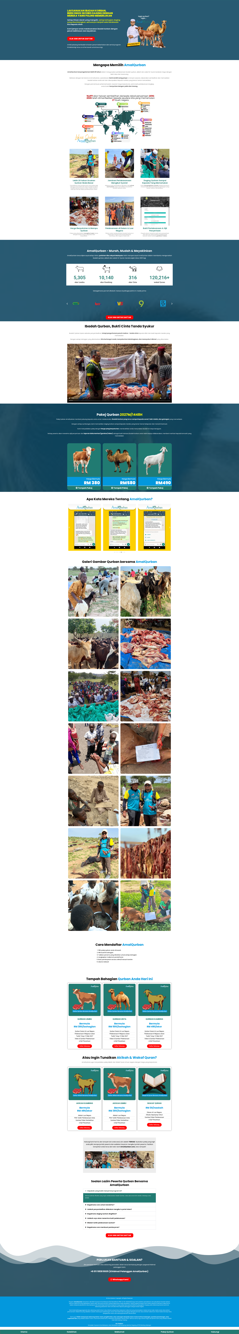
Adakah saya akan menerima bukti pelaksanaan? (106, 1218)
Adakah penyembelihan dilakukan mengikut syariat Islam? (109, 1209)
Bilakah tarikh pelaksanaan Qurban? (101, 1223)
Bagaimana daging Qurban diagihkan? (102, 1214)
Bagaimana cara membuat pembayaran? (103, 1227)
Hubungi (215, 1332)
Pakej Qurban (167, 1332)
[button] (67, 304)
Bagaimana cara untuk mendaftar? (100, 1205)
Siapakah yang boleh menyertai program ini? (104, 1191)
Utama (24, 1332)
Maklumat (119, 1332)
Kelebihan (72, 1332)
